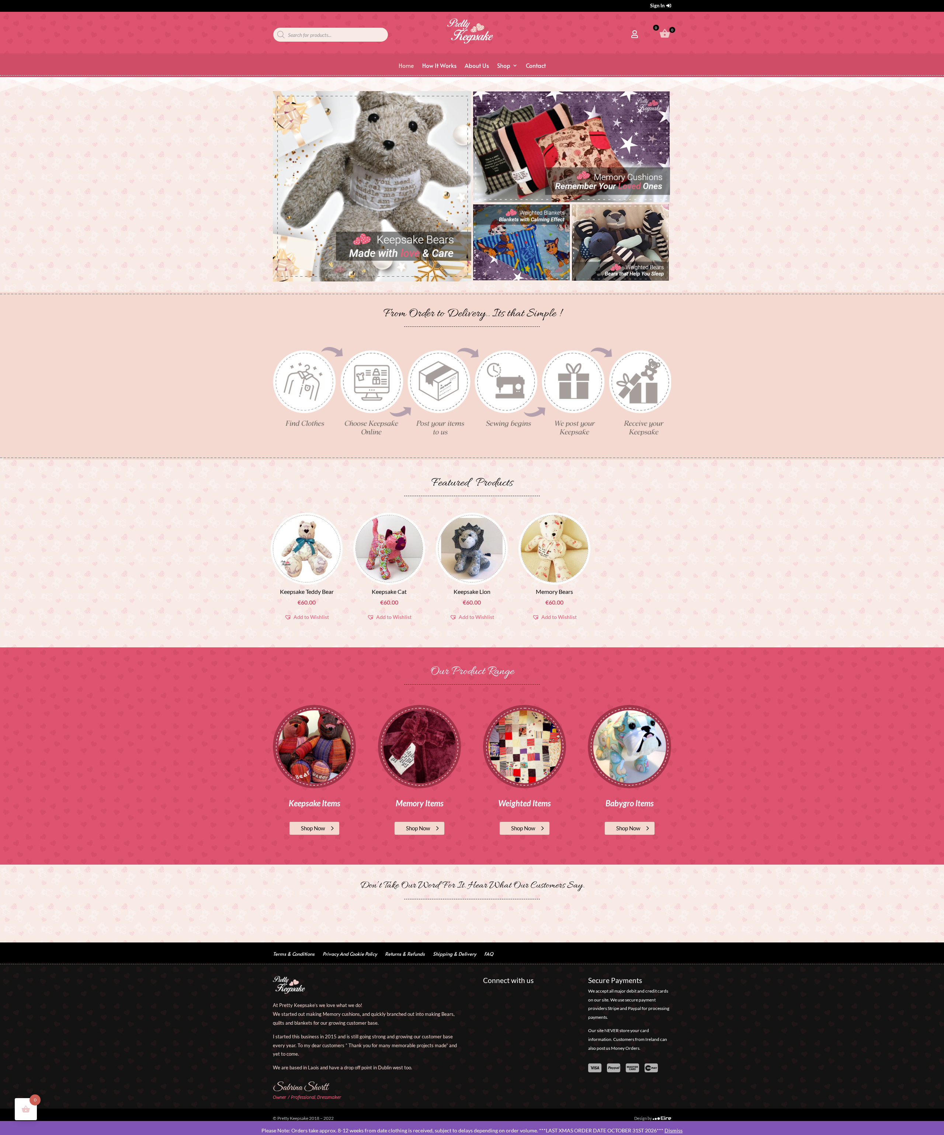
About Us (477, 66)
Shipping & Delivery (454, 954)
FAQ (488, 954)
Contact (536, 66)
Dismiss (673, 1130)
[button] (306, 617)
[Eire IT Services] (662, 1118)
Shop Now (313, 828)
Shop (503, 66)
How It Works (439, 66)
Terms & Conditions (294, 954)
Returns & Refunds (405, 954)
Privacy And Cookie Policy (350, 954)
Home (406, 66)
